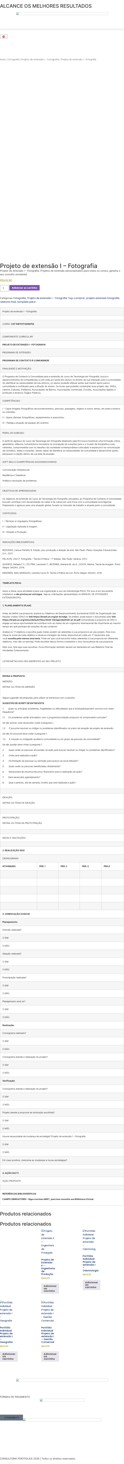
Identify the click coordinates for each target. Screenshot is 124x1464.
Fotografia (14, 59)
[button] (62, 29)
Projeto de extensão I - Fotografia (40, 59)
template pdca (26, 302)
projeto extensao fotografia (102, 298)
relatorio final (8, 302)
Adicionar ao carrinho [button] (50, 1288)
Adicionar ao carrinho (24, 287)
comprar (79, 298)
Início (3, 59)
